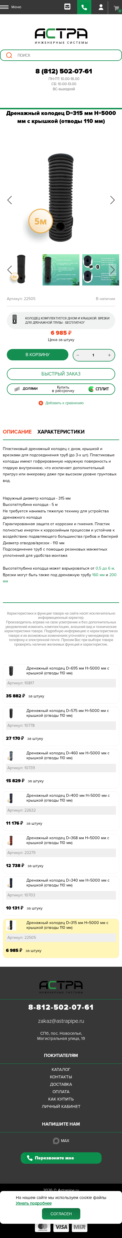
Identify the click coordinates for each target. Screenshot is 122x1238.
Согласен (61, 1214)
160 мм (98, 574)
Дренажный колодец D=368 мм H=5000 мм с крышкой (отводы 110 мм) (67, 840)
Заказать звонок (84, 7)
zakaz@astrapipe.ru (61, 1021)
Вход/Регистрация (101, 7)
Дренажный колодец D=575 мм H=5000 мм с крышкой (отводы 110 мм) (67, 713)
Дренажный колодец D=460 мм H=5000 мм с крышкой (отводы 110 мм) (68, 755)
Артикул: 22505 (21, 937)
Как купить (61, 1099)
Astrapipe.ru (68, 1190)
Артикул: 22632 (21, 810)
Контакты (61, 1076)
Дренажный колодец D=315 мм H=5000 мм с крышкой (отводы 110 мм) (67, 925)
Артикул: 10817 (20, 683)
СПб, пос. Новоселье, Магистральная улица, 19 (61, 1036)
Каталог (61, 1069)
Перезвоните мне (54, 1158)
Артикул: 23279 (21, 852)
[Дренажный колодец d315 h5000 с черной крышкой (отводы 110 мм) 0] (61, 200)
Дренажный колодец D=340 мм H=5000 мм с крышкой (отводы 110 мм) (68, 883)
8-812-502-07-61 (61, 1007)
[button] (9, 200)
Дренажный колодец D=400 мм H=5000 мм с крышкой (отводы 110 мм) (68, 798)
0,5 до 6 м (105, 568)
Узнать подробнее (34, 1203)
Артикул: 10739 (21, 767)
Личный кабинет (61, 1106)
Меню (16, 7)
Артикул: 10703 (21, 895)
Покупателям (61, 1055)
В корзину (38, 355)
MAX (65, 1140)
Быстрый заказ (61, 373)
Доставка (61, 1084)
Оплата (61, 1091)
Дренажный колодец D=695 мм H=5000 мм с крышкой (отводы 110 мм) (67, 671)
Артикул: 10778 (21, 725)
